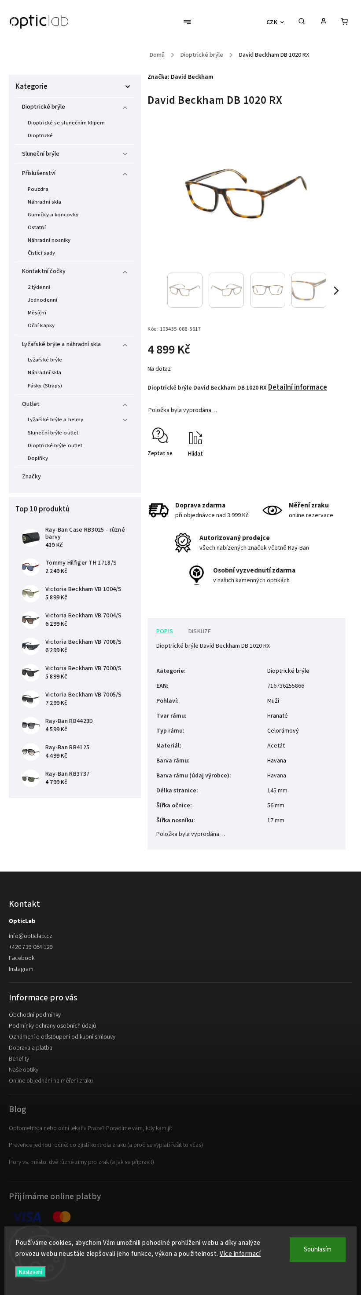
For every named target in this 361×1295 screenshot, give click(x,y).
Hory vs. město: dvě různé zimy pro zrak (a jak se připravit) (81, 1162)
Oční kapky (41, 325)
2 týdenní (39, 287)
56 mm (275, 805)
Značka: (180, 77)
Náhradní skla (44, 202)
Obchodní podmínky (35, 1014)
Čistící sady (41, 253)
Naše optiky (23, 1069)
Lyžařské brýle (45, 360)
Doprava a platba (30, 1047)
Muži (273, 701)
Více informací (240, 1254)
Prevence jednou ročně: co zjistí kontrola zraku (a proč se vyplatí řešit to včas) (106, 1145)
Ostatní (37, 227)
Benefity (19, 1058)
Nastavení (30, 1272)
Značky (31, 476)
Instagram (21, 969)
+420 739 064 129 (31, 947)
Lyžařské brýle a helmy (55, 419)
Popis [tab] (164, 631)
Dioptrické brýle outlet (55, 445)
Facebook (21, 958)
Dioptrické (40, 135)
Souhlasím (318, 1249)
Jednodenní (42, 300)
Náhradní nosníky (49, 240)
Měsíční (37, 313)
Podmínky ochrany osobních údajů (52, 1025)
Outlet (31, 404)
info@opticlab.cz (30, 936)
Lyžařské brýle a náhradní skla (61, 344)
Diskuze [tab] (199, 631)
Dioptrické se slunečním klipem (66, 123)
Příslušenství (38, 173)
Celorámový (283, 730)
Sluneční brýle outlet (53, 433)
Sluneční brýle (40, 154)
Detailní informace (297, 387)
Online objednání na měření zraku (51, 1080)
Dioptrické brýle (44, 106)
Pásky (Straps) (45, 386)
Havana (276, 760)
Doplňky (38, 458)
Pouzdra (38, 189)
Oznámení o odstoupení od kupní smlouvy (62, 1036)
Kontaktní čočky (44, 271)
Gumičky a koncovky (53, 215)
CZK (272, 22)
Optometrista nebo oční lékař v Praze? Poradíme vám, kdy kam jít (90, 1128)
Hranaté (277, 715)
